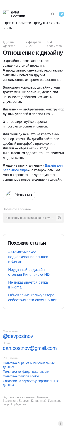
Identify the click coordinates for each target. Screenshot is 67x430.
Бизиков (42, 397)
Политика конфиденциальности (26, 371)
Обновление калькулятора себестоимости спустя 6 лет (32, 297)
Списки (54, 23)
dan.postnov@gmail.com (29, 348)
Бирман (24, 400)
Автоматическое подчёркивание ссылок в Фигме (28, 257)
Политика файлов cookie (21, 376)
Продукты (40, 23)
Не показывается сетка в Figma (28, 284)
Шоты (8, 28)
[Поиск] (53, 14)
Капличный (39, 400)
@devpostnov (18, 336)
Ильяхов (54, 400)
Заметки (24, 23)
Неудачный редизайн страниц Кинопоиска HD (29, 272)
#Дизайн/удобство (9, 44)
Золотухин (10, 400)
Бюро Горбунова (14, 404)
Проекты (10, 23)
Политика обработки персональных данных (28, 365)
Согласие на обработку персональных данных (30, 383)
